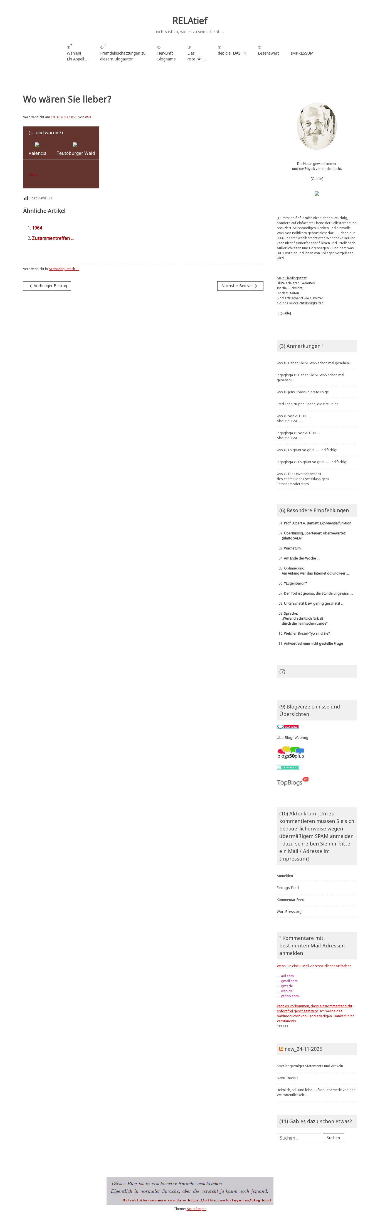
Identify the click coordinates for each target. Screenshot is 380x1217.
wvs (88, 117)
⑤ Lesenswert (268, 50)
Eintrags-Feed (288, 887)
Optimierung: (313, 571)
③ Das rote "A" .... (196, 53)
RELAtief (190, 20)
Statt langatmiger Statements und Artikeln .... (312, 1066)
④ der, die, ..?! (232, 53)
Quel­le (33, 175)
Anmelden (285, 875)
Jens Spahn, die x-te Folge (308, 392)
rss (279, 1026)
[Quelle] (317, 178)
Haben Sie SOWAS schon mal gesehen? (319, 363)
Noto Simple (196, 1208)
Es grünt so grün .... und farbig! (312, 450)
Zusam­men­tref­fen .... (53, 238)
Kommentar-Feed (290, 899)
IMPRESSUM (302, 53)
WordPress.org (289, 911)
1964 (37, 228)
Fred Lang (285, 404)
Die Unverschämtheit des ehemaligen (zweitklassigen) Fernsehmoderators (303, 478)
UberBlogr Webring (292, 737)
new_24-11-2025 (303, 1048)
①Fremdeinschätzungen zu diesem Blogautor (122, 52)
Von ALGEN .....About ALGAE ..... (294, 418)
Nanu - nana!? (287, 1078)
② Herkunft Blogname (166, 53)
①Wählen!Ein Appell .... (77, 52)
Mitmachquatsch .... (64, 269)
